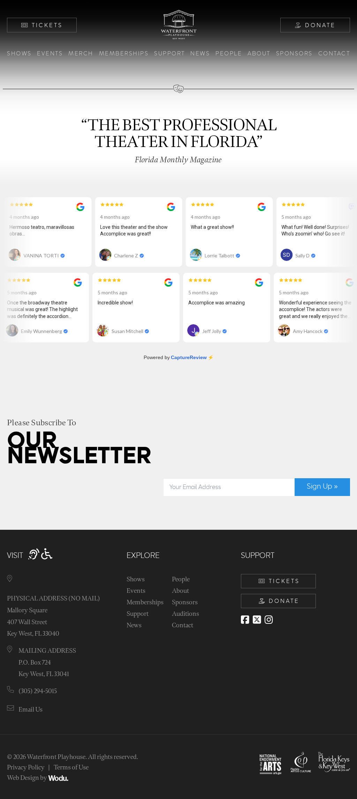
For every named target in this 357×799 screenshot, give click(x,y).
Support (169, 54)
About (259, 54)
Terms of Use (71, 767)
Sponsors (294, 54)
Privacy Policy (26, 767)
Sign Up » (322, 486)
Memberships (124, 54)
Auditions (185, 614)
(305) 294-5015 (37, 691)
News (200, 54)
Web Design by (27, 778)
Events (50, 54)
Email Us (30, 710)
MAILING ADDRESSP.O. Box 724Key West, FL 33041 (47, 662)
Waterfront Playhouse (56, 757)
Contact (334, 54)
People (228, 54)
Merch (80, 54)
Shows (19, 54)
